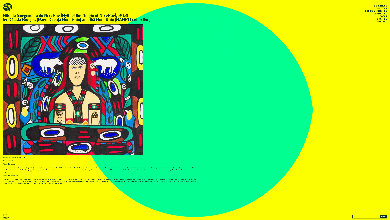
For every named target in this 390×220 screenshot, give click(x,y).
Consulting (380, 14)
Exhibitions (380, 6)
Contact (382, 22)
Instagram (5, 218)
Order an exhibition (376, 11)
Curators (381, 9)
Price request (8, 161)
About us (381, 19)
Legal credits (6, 217)
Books (383, 16)
